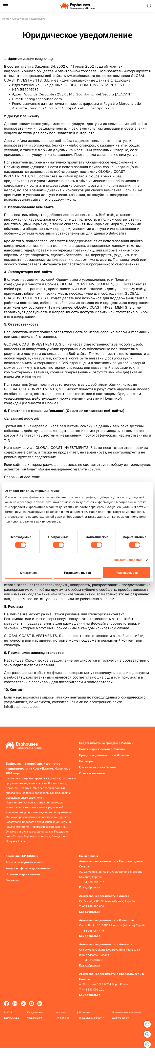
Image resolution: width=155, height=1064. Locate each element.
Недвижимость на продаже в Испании (106, 743)
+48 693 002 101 (93, 989)
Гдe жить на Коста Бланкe (97, 767)
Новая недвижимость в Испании (102, 749)
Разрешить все (127, 572)
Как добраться (89, 887)
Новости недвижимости (23, 874)
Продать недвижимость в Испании (104, 755)
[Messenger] (147, 1034)
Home (5, 18)
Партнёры (86, 761)
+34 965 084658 (92, 960)
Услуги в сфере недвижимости (28, 868)
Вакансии (12, 880)
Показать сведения (128, 559)
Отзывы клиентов (92, 773)
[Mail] (147, 1024)
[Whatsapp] (147, 1044)
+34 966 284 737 (93, 882)
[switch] (58, 545)
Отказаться (28, 572)
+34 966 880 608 (93, 906)
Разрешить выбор (77, 572)
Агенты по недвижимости (24, 862)
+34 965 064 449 (93, 930)
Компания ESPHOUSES (22, 856)
